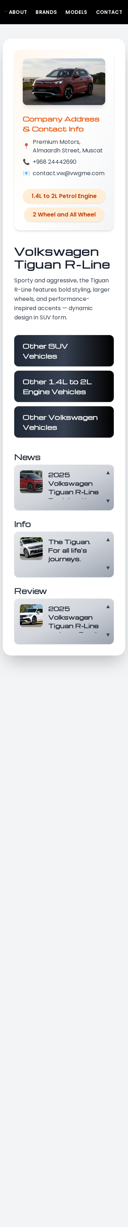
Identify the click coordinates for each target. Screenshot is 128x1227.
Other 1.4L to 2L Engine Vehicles (57, 386)
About (18, 12)
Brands (46, 12)
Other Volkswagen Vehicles (60, 422)
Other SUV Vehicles (45, 350)
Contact (109, 12)
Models (76, 12)
